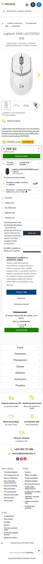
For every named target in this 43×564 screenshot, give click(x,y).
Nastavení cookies (10, 540)
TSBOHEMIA (29, 554)
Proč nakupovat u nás (11, 477)
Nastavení (21, 299)
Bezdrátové (16, 26)
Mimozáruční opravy (31, 486)
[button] (6, 105)
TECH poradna (9, 500)
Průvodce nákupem (11, 474)
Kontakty (7, 524)
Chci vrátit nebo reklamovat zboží (10, 484)
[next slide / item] (38, 105)
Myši (6, 26)
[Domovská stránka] (2, 24)
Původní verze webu (11, 497)
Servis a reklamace (11, 480)
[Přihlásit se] (25, 4)
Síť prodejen (8, 521)
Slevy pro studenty (10, 488)
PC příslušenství (31, 23)
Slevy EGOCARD (9, 491)
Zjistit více (9, 286)
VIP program (8, 503)
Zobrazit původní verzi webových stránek (21, 560)
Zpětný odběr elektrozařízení (29, 490)
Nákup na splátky (30, 477)
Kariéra (6, 527)
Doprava (27, 474)
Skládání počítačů (30, 483)
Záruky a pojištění (30, 480)
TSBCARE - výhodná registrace (31, 499)
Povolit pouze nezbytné (20, 305)
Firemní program (10, 494)
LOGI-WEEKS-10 (27, 142)
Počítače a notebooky (14, 23)
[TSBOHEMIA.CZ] (8, 4)
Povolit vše (21, 293)
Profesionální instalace (29, 509)
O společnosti (9, 518)
